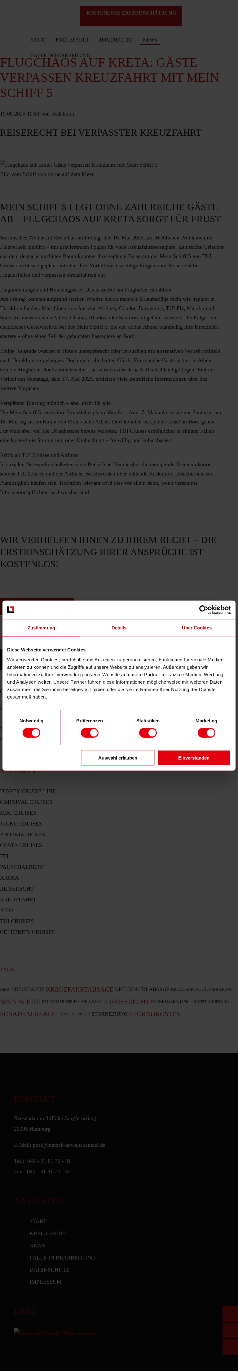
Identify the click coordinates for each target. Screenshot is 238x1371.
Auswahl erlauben (117, 757)
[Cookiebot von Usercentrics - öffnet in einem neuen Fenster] (204, 610)
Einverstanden (193, 757)
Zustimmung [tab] (41, 627)
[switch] (90, 733)
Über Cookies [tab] (197, 627)
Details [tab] (119, 627)
